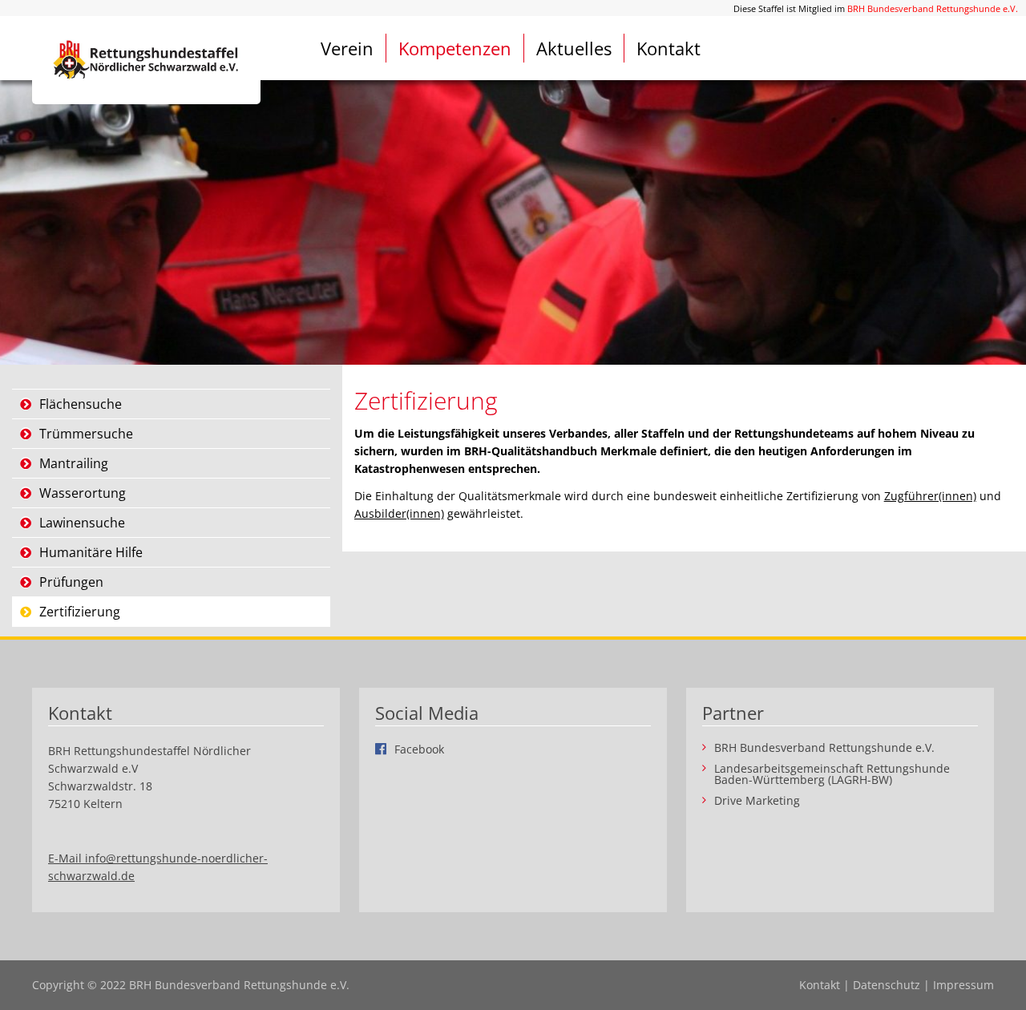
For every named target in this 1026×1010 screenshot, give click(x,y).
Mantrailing (73, 463)
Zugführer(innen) (930, 495)
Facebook (419, 748)
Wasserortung (82, 493)
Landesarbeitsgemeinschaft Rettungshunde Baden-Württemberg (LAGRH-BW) (832, 774)
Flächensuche (80, 404)
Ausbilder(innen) (399, 513)
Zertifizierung (79, 611)
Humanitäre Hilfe (91, 552)
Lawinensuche (82, 522)
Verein (347, 48)
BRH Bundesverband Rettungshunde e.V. (932, 8)
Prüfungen (71, 582)
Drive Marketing (757, 800)
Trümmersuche (86, 433)
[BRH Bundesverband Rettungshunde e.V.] (146, 60)
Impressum (963, 984)
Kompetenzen (454, 48)
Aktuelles (574, 48)
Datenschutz (886, 984)
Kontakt (668, 48)
